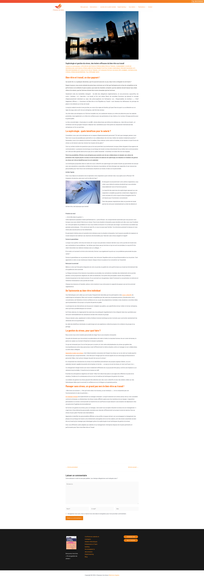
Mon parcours (84, 7)
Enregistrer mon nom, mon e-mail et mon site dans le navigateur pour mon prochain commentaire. (97, 514)
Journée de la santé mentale (108, 7)
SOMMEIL (124, 70)
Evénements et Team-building (91, 545)
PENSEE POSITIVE (101, 68)
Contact (150, 7)
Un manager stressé (72, 396)
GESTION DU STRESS (81, 68)
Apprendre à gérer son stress (74, 353)
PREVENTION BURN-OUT (128, 68)
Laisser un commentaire (73, 66)
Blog (86, 557)
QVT (99, 70)
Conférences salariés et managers (92, 538)
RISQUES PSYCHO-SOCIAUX (109, 70)
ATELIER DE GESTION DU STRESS (91, 66)
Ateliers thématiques (91, 541)
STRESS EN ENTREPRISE (78, 72)
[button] (131, 536)
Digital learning (89, 554)
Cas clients (132, 7)
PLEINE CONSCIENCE (114, 68)
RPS (120, 70)
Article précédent (72, 467)
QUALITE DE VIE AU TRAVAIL (89, 70)
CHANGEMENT (120, 66)
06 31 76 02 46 (199, 1)
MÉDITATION (92, 68)
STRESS (68, 72)
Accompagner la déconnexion (90, 550)
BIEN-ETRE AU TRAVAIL (108, 66)
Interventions (93, 7)
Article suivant (133, 467)
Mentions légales (114, 575)
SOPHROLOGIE (132, 70)
